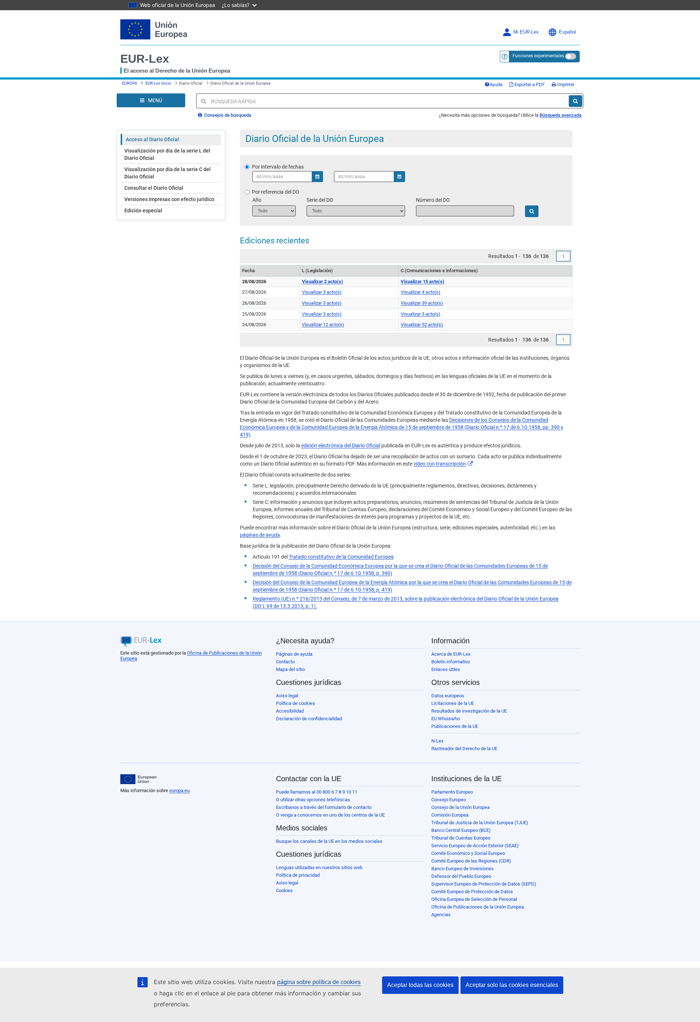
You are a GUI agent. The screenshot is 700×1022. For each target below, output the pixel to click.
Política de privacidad (298, 875)
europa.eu (179, 790)
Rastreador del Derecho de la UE (464, 748)
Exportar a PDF (529, 84)
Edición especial (143, 210)
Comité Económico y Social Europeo (468, 853)
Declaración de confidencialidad (309, 718)
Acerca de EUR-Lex (450, 654)
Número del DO (433, 200)
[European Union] (138, 779)
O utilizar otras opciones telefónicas (313, 799)
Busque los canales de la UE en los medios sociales (329, 841)
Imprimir (565, 84)
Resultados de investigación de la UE (469, 711)
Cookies (284, 890)
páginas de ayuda (260, 535)
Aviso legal (287, 695)
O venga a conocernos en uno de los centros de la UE (330, 815)
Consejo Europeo (448, 799)
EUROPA (129, 83)
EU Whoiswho (445, 718)
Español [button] (567, 32)
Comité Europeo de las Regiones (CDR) (471, 861)
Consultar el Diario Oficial (153, 188)
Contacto (285, 661)
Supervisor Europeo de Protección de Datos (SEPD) (483, 884)
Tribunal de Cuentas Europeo (460, 838)
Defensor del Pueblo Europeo (461, 876)
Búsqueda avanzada (561, 115)
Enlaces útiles (445, 669)
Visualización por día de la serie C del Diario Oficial (167, 173)
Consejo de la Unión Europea (460, 807)
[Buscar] (575, 101)
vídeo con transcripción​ (439, 464)
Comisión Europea (449, 815)
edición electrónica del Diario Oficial (340, 445)
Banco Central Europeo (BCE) (461, 830)
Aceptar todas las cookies (420, 985)
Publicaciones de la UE (454, 726)
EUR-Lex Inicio (158, 83)
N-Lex (437, 741)
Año (256, 200)
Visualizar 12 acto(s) (323, 324)
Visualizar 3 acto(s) (322, 292)
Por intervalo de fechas (278, 167)
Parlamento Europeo (452, 792)
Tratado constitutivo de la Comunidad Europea (341, 557)
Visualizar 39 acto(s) (422, 303)
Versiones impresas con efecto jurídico (169, 199)
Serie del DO (320, 200)
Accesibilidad (290, 711)
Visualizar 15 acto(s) (422, 281)
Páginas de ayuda (294, 654)
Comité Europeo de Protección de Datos (472, 891)
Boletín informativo (450, 661)
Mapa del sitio (290, 669)
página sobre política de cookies (319, 982)
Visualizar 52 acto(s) (422, 324)
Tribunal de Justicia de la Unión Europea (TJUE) (479, 822)
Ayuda (496, 84)
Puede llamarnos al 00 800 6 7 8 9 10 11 (316, 792)
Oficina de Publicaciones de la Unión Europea (477, 907)
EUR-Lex (144, 58)
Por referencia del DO (275, 192)
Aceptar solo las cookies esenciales (512, 985)
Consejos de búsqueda (227, 115)
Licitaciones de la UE (452, 703)
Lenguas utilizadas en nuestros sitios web (319, 867)
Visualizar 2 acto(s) (322, 281)
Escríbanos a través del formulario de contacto (324, 807)
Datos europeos (447, 695)
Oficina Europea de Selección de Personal (474, 899)
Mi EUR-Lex (526, 32)
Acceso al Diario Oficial (152, 139)
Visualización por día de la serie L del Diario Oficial (167, 154)
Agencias (441, 914)
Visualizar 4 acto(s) (420, 292)
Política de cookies (295, 703)
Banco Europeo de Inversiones (462, 868)
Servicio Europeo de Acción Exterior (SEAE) (475, 845)
